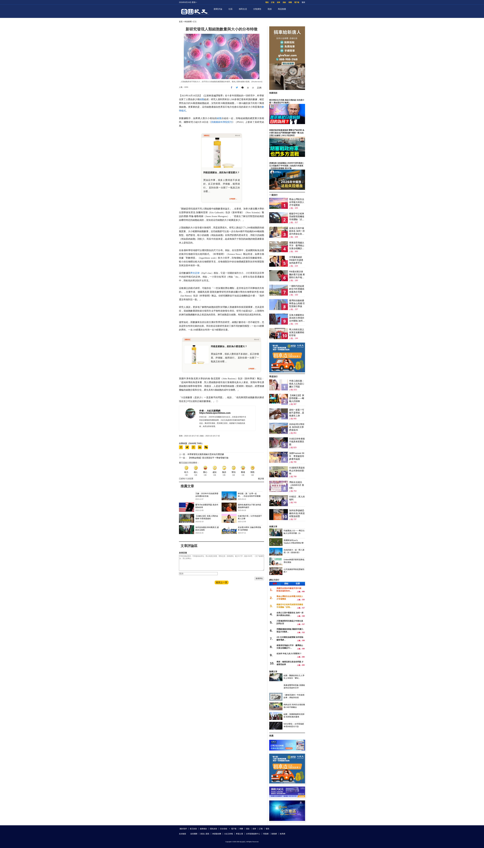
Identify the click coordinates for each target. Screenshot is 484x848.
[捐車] (287, 372)
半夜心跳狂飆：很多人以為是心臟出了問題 (296, 384)
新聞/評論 (218, 9)
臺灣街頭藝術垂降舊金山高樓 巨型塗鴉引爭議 (297, 303)
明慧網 (265, 834)
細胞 (202, 99)
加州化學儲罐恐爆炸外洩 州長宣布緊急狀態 (297, 513)
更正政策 (193, 829)
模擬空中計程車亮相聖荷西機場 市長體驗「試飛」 (296, 216)
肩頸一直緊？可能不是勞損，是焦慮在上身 (296, 413)
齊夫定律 (195, 273)
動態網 (274, 834)
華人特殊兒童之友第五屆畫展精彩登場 (296, 332)
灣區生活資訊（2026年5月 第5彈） (296, 485)
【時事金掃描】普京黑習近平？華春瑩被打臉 (208, 458)
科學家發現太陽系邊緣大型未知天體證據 (206, 454)
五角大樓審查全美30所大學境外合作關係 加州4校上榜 (296, 318)
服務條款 (203, 829)
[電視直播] (287, 820)
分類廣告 (257, 9)
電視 (267, 2)
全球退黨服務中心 (253, 834)
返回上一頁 (221, 582)
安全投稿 (223, 829)
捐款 (284, 2)
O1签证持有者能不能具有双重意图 (297, 442)
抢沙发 (261, 479)
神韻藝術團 (216, 834)
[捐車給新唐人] (287, 89)
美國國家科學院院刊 (221, 122)
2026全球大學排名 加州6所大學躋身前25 (296, 427)
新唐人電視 (204, 834)
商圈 (290, 2)
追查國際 (193, 834)
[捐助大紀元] (287, 797)
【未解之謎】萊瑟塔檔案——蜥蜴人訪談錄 (296, 398)
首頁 (181, 22)
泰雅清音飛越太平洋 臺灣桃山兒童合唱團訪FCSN (296, 245)
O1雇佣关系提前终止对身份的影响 (297, 471)
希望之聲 (239, 834)
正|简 (259, 88)
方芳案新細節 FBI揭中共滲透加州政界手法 (296, 260)
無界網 (282, 834)
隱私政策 (213, 829)
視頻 (270, 9)
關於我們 (183, 829)
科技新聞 (188, 22)
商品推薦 (282, 9)
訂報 (272, 2)
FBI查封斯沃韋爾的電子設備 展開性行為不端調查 (297, 274)
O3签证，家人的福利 (297, 498)
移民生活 (243, 9)
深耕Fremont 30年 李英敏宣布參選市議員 (296, 456)
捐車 (278, 2)
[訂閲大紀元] (287, 750)
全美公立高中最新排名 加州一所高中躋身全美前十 (297, 231)
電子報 (296, 2)
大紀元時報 (228, 834)
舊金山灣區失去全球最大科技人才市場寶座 (296, 202)
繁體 (303, 2)
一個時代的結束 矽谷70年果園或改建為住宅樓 (296, 289)
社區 (231, 9)
